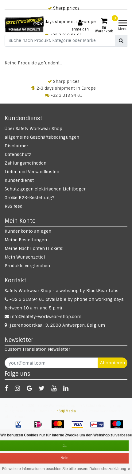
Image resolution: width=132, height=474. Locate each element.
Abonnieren (112, 363)
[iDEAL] (40, 427)
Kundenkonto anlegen (28, 231)
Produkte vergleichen (27, 265)
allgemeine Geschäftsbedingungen (42, 137)
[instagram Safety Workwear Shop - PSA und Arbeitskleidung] (17, 388)
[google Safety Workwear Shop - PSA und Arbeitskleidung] (29, 388)
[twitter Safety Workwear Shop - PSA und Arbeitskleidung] (42, 388)
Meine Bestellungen (26, 240)
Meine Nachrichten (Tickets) (34, 248)
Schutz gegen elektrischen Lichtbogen (46, 189)
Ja (65, 445)
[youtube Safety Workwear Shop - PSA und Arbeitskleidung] (53, 388)
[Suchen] (121, 40)
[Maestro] (118, 427)
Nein (64, 458)
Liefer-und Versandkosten (32, 171)
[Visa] (79, 427)
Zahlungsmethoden (25, 163)
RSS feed (13, 206)
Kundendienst (19, 180)
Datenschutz (18, 154)
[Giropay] (99, 427)
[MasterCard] (60, 427)
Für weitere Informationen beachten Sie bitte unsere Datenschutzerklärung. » (66, 469)
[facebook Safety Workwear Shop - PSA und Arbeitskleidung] (6, 388)
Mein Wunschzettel (25, 257)
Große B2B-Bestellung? (29, 197)
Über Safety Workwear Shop (33, 128)
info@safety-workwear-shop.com (45, 316)
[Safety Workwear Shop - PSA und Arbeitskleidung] (24, 24)
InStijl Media (66, 411)
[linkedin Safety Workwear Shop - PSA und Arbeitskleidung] (65, 388)
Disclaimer (16, 146)
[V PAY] (20, 427)
